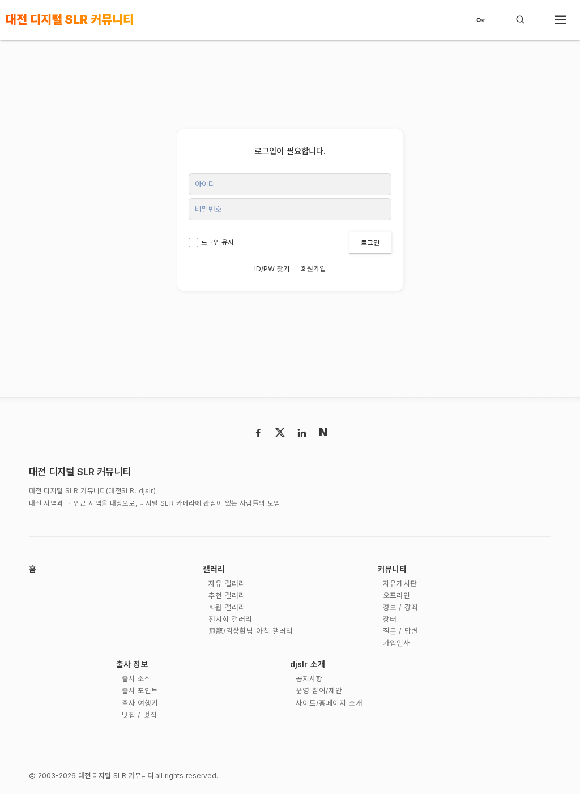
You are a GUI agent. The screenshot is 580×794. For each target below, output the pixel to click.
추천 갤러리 (226, 595)
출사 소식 (137, 679)
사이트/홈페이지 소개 (329, 703)
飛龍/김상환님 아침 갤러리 (250, 631)
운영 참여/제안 (319, 690)
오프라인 (396, 595)
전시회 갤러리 (230, 619)
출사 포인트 (140, 690)
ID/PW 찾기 (271, 269)
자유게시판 (400, 583)
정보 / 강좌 (400, 607)
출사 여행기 (140, 703)
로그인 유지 (217, 242)
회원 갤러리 (226, 607)
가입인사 (396, 643)
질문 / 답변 (400, 631)
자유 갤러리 (226, 583)
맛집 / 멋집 (139, 715)
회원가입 (313, 269)
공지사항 (309, 679)
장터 (389, 619)
